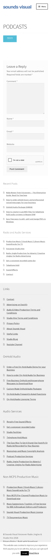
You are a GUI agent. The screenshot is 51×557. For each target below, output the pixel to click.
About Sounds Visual (16, 328)
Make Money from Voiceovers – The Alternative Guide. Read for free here (26, 194)
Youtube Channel (14, 344)
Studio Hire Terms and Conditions (22, 318)
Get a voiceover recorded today (21, 427)
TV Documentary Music (17, 517)
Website (10, 144)
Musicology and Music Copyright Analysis (25, 451)
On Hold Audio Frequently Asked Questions (26, 394)
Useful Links (12, 333)
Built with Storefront (28, 541)
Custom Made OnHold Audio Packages (24, 388)
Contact (9, 274)
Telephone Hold (12, 265)
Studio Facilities (14, 432)
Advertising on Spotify (17, 304)
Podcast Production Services (20, 456)
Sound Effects (12, 270)
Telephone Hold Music (17, 437)
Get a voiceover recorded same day (21, 260)
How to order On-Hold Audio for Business (26, 375)
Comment (12, 81)
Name (10, 118)
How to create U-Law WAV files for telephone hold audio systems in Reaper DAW (25, 213)
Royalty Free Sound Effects (19, 421)
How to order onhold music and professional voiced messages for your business (25, 201)
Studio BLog (12, 339)
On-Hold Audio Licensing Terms (21, 399)
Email (10, 131)
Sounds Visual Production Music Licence (25, 512)
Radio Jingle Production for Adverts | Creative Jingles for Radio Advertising (25, 254)
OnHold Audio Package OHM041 (19, 207)
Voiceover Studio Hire (15, 248)
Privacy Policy (13, 323)
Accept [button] (24, 553)
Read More (34, 553)
